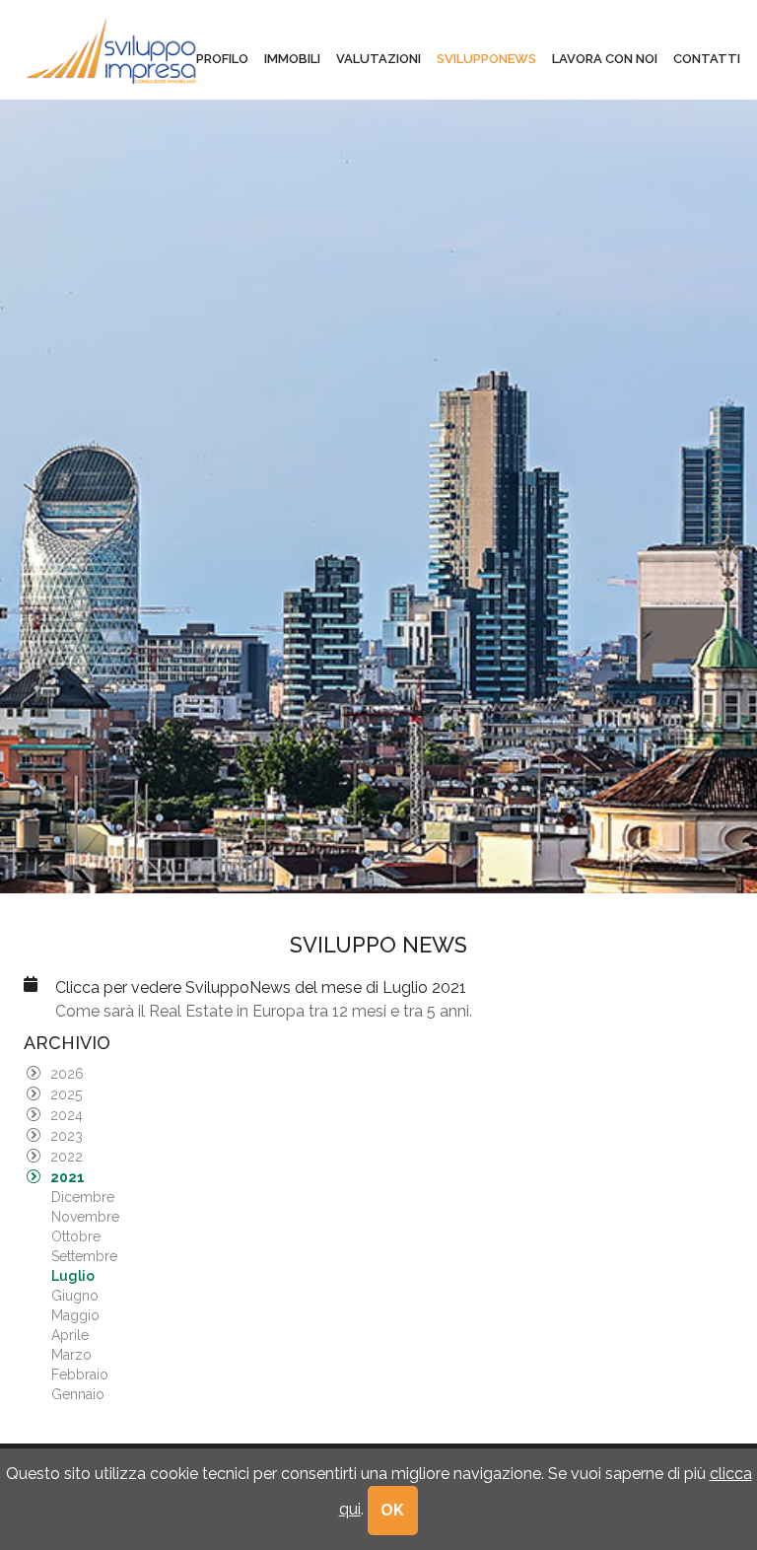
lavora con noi (604, 58)
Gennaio (77, 1394)
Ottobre (76, 1236)
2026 (67, 1074)
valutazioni (378, 58)
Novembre (85, 1217)
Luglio (73, 1276)
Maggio (75, 1315)
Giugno (75, 1295)
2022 (66, 1156)
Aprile (70, 1335)
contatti (706, 58)
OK (393, 1510)
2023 (66, 1136)
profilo (222, 58)
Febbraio (79, 1374)
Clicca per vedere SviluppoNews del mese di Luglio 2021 (260, 987)
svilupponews (486, 58)
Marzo (71, 1355)
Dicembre (82, 1197)
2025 (66, 1094)
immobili (292, 58)
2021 (67, 1177)
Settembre (84, 1256)
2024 (66, 1115)
